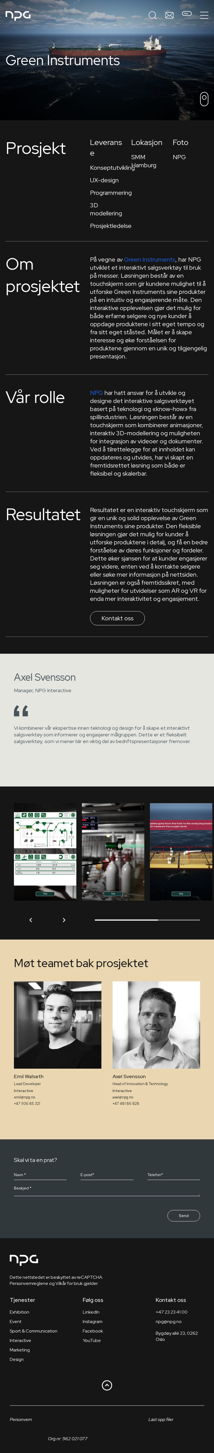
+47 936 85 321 (27, 1103)
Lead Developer (27, 1083)
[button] (30, 920)
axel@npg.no (123, 1097)
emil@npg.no (24, 1097)
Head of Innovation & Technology (140, 1083)
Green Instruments (149, 259)
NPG (96, 393)
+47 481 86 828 (126, 1103)
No (185, 13)
